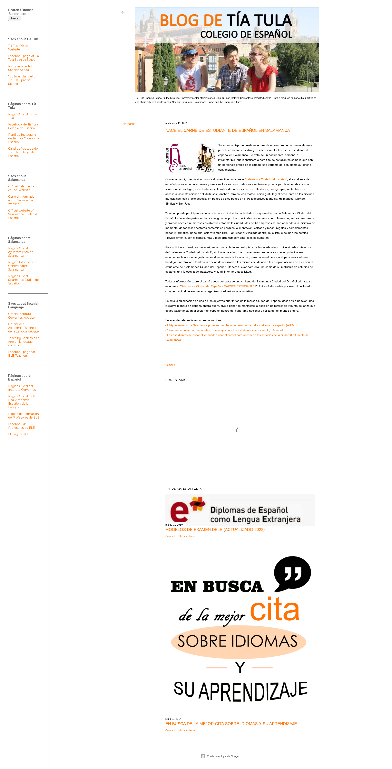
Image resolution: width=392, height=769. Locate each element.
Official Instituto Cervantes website (21, 315)
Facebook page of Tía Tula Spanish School (23, 58)
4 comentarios (187, 730)
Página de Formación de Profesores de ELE (23, 415)
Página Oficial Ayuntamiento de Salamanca (20, 251)
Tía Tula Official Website (18, 47)
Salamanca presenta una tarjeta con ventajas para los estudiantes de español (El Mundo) (225, 330)
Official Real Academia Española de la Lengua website (23, 327)
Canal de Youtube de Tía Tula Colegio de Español (23, 152)
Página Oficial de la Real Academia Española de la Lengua (21, 401)
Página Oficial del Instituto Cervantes (22, 388)
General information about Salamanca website (22, 200)
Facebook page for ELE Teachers (21, 353)
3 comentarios (187, 536)
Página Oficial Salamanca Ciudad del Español (23, 279)
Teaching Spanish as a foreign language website (23, 341)
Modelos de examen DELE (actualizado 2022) (215, 529)
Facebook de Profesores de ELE (21, 426)
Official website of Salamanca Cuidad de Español (23, 214)
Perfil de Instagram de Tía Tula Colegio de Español (23, 138)
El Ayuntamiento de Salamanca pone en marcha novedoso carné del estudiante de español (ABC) (230, 325)
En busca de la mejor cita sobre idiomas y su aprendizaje (231, 723)
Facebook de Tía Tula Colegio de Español (23, 126)
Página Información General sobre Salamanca (22, 265)
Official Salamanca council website (21, 188)
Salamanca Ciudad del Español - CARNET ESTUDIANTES (218, 286)
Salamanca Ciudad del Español (266, 179)
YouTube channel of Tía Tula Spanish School (22, 80)
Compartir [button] (127, 124)
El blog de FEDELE (22, 434)
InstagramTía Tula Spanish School (20, 68)
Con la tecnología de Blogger (223, 756)
